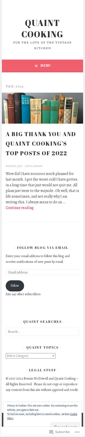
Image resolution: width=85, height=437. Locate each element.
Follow (15, 285)
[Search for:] (42, 331)
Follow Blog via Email (42, 247)
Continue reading (20, 207)
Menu (45, 65)
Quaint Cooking (42, 28)
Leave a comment (33, 166)
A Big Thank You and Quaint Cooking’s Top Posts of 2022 (41, 143)
